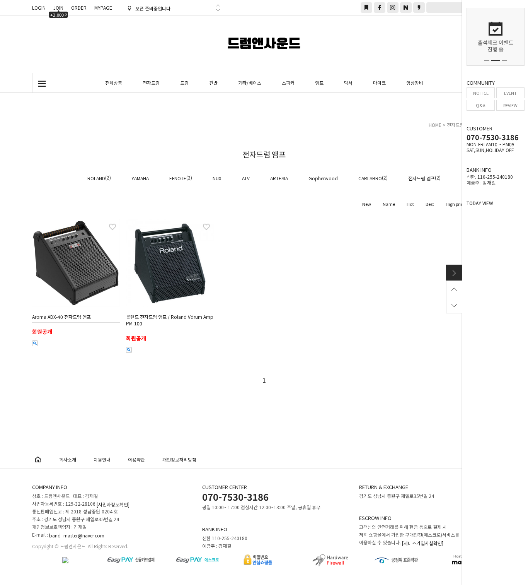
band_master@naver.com (76, 535)
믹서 (348, 82)
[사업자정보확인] (113, 504)
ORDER (79, 7)
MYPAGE (103, 7)
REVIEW (510, 105)
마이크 (379, 82)
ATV (246, 178)
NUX (217, 178)
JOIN (58, 8)
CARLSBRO (370, 178)
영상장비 (414, 82)
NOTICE (481, 93)
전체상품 (113, 82)
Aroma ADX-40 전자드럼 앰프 (61, 316)
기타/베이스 (249, 82)
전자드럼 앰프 (421, 178)
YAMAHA (140, 178)
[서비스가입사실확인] (422, 543)
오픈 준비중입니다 (152, 8)
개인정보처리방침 (179, 459)
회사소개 (67, 459)
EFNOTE (177, 178)
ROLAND (96, 178)
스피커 (288, 82)
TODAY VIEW (480, 203)
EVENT (510, 93)
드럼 (184, 82)
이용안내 (102, 459)
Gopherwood (323, 178)
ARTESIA (279, 178)
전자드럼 (151, 82)
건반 (213, 82)
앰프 (319, 82)
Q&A (480, 105)
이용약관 (136, 459)
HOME (435, 124)
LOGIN (39, 7)
